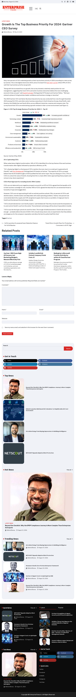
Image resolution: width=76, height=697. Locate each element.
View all (69, 470)
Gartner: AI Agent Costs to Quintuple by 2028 (39, 565)
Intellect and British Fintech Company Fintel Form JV (37, 255)
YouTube (41, 682)
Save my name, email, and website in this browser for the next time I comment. (29, 327)
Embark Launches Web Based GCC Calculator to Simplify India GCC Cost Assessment (47, 409)
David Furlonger (28, 93)
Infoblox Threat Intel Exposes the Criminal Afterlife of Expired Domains (62, 623)
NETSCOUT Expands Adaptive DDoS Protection (40, 453)
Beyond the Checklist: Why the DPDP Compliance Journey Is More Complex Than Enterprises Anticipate (48, 388)
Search (5, 345)
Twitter (41, 669)
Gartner (9, 218)
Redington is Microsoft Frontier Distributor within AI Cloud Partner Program (62, 256)
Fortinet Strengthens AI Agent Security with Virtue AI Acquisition (62, 614)
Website (4, 318)
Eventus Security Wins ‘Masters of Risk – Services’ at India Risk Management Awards (62, 632)
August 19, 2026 (43, 547)
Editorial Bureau (7, 32)
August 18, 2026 (43, 558)
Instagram (42, 679)
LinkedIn (41, 675)
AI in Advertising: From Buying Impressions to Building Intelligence (46, 431)
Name (4, 309)
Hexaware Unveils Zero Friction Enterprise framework (42, 555)
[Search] (40, 8)
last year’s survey (52, 82)
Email (41, 309)
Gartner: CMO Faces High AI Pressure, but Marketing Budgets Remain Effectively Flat (12, 256)
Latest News (6, 21)
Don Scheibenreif (18, 171)
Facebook (42, 672)
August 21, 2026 (22, 530)
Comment (5, 285)
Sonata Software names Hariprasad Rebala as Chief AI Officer (62, 641)
